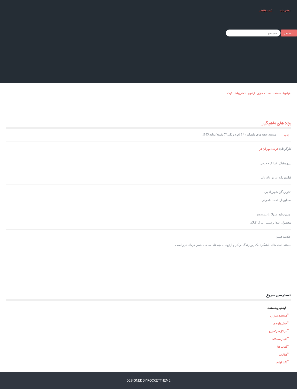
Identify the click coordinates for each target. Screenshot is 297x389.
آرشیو (251, 93)
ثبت (229, 93)
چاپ (286, 134)
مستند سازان (278, 315)
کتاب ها (282, 346)
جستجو (287, 33)
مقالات (283, 354)
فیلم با (286, 93)
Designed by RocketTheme (148, 381)
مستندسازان (264, 93)
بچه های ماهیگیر (276, 122)
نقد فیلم (282, 362)
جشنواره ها (280, 323)
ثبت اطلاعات (265, 10)
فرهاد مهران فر (268, 149)
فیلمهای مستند (276, 307)
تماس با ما (284, 10)
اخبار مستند (279, 338)
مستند (277, 93)
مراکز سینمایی (278, 330)
